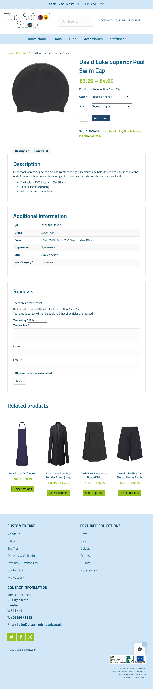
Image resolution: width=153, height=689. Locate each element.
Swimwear (96, 135)
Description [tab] (22, 151)
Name (17, 346)
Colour (83, 96)
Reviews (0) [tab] (41, 151)
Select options (23, 489)
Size (81, 106)
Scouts (85, 555)
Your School (36, 39)
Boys (58, 39)
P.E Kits (83, 135)
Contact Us (15, 570)
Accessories (93, 39)
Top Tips (13, 548)
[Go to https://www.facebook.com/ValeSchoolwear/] (21, 637)
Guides (85, 548)
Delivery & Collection (22, 555)
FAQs (11, 541)
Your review (21, 325)
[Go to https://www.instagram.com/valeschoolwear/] (30, 637)
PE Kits (85, 562)
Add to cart (101, 118)
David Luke (22, 53)
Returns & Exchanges (23, 562)
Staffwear (118, 39)
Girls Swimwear (133, 131)
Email (17, 360)
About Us (14, 533)
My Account (16, 577)
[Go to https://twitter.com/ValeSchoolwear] (11, 637)
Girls (72, 39)
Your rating (20, 320)
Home (10, 53)
